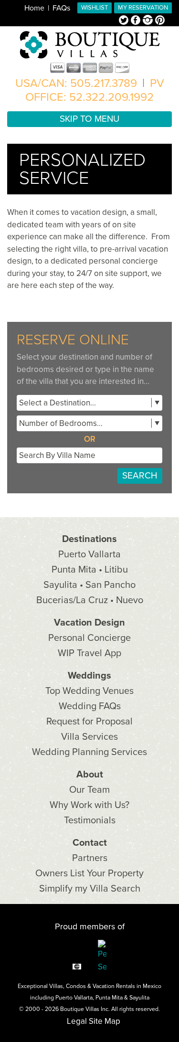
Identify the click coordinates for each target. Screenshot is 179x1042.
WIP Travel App (89, 653)
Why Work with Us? (89, 805)
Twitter (125, 21)
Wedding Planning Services (89, 752)
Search (140, 475)
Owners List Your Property (89, 873)
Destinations (89, 539)
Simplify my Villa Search (89, 888)
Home (34, 8)
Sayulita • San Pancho (89, 585)
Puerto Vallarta (89, 554)
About (89, 774)
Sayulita (139, 997)
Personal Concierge (89, 638)
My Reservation (143, 7)
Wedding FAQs (90, 706)
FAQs (61, 8)
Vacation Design (89, 622)
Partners (89, 858)
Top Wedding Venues (89, 691)
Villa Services (89, 737)
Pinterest (160, 21)
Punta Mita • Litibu (90, 569)
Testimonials (90, 820)
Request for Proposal (89, 721)
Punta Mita (109, 997)
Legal (77, 1021)
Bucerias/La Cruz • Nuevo (89, 600)
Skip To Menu (89, 119)
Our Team (89, 790)
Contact (90, 843)
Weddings (89, 675)
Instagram (149, 21)
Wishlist (94, 7)
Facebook (137, 21)
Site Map (104, 1021)
